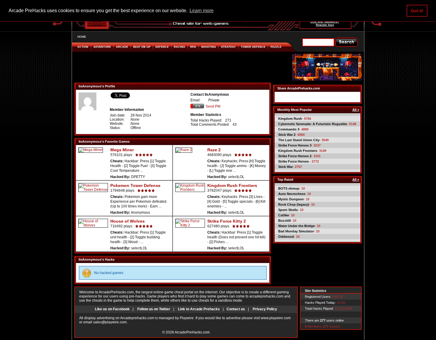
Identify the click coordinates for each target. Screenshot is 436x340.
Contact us (236, 309)
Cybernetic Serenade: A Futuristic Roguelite (312, 124)
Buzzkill (284, 220)
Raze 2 (214, 149)
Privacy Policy (265, 309)
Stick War (285, 167)
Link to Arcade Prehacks (199, 309)
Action (82, 46)
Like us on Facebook (112, 309)
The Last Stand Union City (298, 140)
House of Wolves (127, 221)
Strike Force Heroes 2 (294, 156)
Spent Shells (288, 210)
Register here (325, 24)
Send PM (213, 106)
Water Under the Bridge (296, 226)
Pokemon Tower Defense (135, 185)
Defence (162, 46)
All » (355, 109)
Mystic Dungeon (291, 199)
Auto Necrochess (291, 194)
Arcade (122, 46)
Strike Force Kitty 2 (226, 221)
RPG (193, 46)
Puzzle (275, 46)
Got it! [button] (417, 10)
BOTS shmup (288, 188)
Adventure (102, 46)
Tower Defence (253, 46)
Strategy (228, 46)
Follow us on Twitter (153, 309)
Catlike (283, 215)
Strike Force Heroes (294, 161)
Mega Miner (122, 149)
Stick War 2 (286, 134)
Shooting (208, 46)
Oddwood (286, 236)
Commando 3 (288, 129)
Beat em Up (141, 46)
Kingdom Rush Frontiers (232, 185)
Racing (179, 46)
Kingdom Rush (290, 118)
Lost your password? (325, 21)
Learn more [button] (202, 10)
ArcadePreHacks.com (192, 332)
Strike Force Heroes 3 (294, 145)
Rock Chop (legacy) (293, 204)
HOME (81, 36)
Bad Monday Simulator (296, 231)
